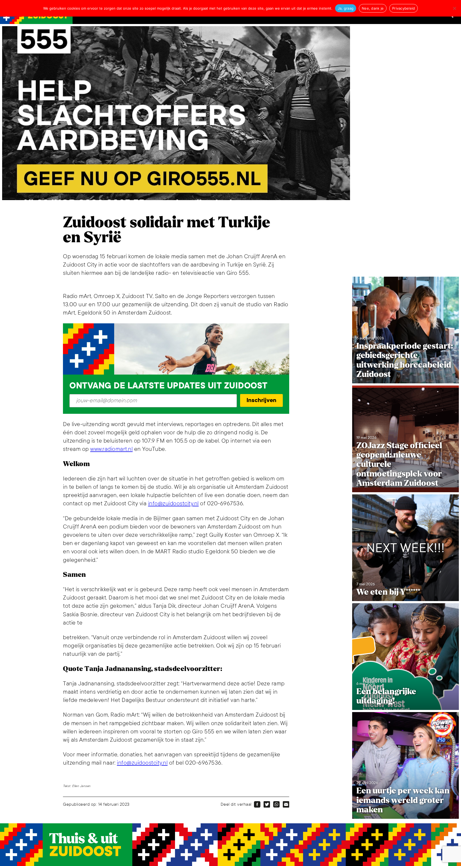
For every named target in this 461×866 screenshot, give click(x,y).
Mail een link (286, 804)
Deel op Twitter (267, 804)
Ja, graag (345, 8)
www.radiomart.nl (111, 449)
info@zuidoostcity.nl (173, 503)
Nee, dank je (373, 8)
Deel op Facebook (257, 804)
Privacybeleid (403, 8)
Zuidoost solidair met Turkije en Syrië (166, 229)
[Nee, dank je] (454, 8)
